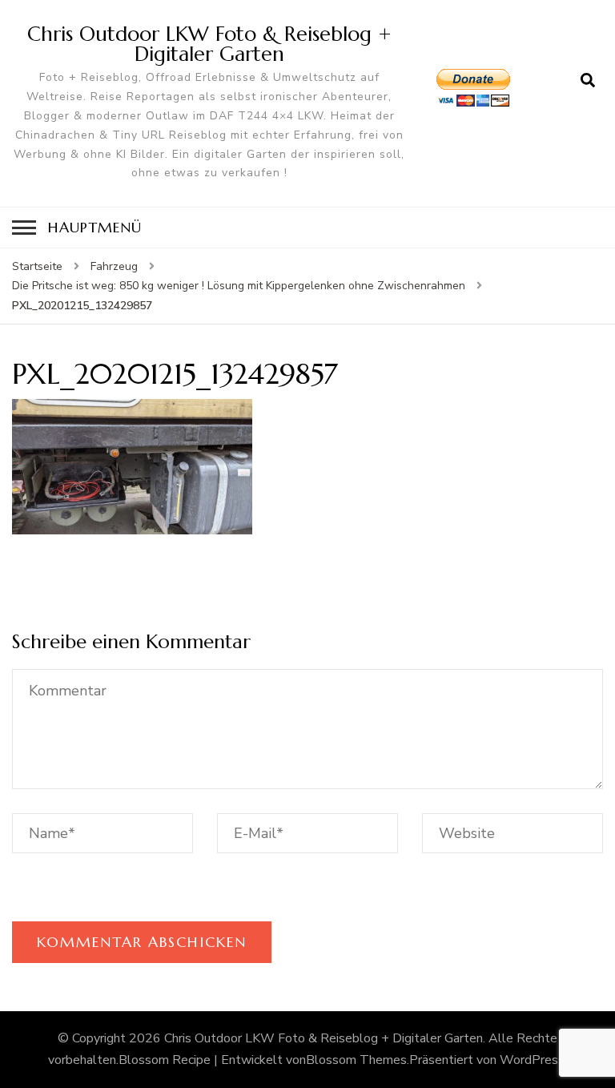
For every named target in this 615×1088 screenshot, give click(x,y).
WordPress (532, 1060)
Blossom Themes (356, 1060)
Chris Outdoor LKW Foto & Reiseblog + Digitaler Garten (209, 43)
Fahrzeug (114, 266)
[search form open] (588, 81)
